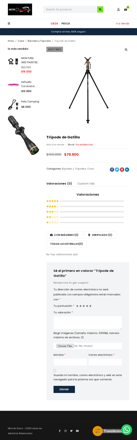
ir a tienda (122, 23)
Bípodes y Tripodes (39, 41)
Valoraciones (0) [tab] (59, 184)
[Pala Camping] (13, 104)
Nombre (60, 355)
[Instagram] (65, 430)
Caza (21, 41)
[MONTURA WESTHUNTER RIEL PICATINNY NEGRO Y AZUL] (13, 65)
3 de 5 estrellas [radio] (84, 305)
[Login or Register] (118, 9)
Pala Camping (30, 101)
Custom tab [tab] (86, 184)
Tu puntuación (64, 306)
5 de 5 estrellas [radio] (90, 305)
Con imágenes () (66, 235)
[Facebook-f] (59, 430)
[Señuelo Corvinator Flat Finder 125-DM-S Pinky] (13, 86)
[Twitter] (71, 430)
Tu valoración (63, 312)
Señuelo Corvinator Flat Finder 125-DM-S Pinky (28, 84)
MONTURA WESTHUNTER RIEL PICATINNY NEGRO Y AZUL (30, 60)
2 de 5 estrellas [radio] (80, 305)
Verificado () (101, 235)
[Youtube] (77, 430)
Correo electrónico (101, 355)
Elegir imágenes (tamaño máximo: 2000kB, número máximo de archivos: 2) (86, 335)
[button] (126, 49)
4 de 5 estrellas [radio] (87, 305)
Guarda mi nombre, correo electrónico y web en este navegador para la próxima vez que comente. (88, 377)
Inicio (11, 41)
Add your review (55, 144)
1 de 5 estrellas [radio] (77, 305)
